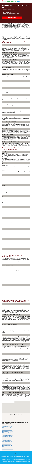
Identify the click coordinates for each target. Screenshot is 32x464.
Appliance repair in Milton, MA (6, 432)
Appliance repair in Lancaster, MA (7, 437)
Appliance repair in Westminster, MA (7, 449)
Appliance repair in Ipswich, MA (7, 430)
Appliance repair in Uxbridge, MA (7, 436)
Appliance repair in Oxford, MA (6, 444)
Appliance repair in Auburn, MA (6, 440)
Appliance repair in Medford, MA (7, 445)
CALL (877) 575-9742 (11, 17)
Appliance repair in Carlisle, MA (7, 426)
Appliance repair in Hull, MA (6, 446)
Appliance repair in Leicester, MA (7, 441)
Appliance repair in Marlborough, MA (7, 435)
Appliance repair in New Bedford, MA (7, 431)
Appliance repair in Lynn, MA (6, 427)
